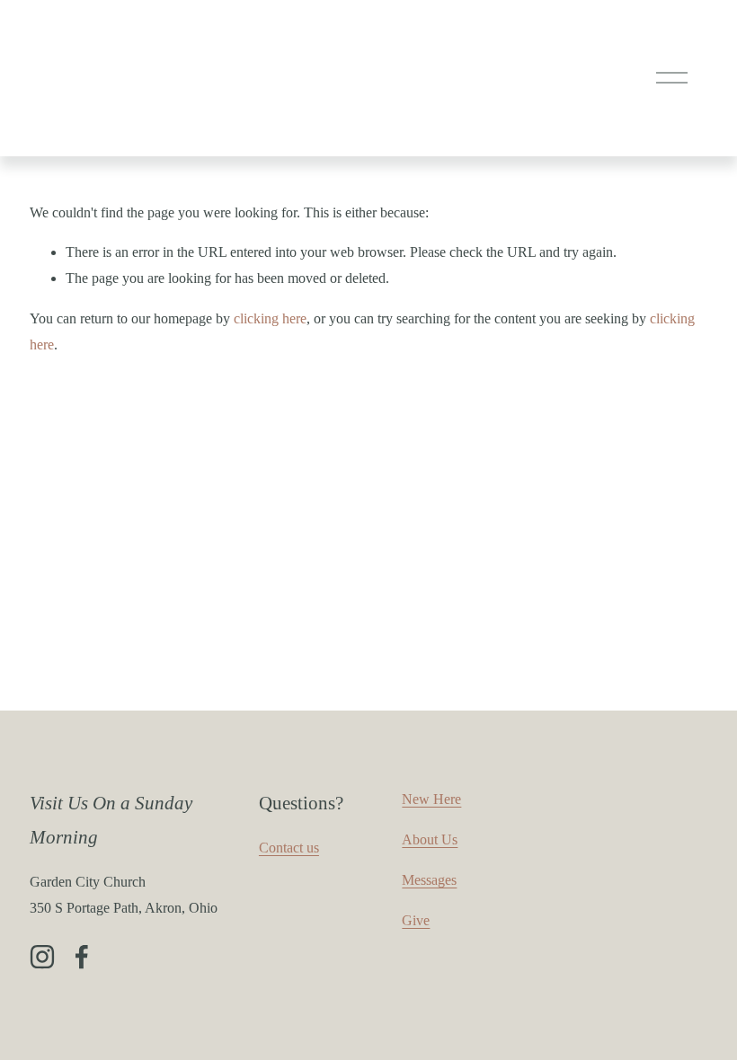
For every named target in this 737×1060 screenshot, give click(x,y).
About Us (429, 839)
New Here (431, 799)
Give (416, 920)
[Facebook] (81, 956)
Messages (429, 880)
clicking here (270, 318)
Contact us (289, 847)
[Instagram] (42, 956)
